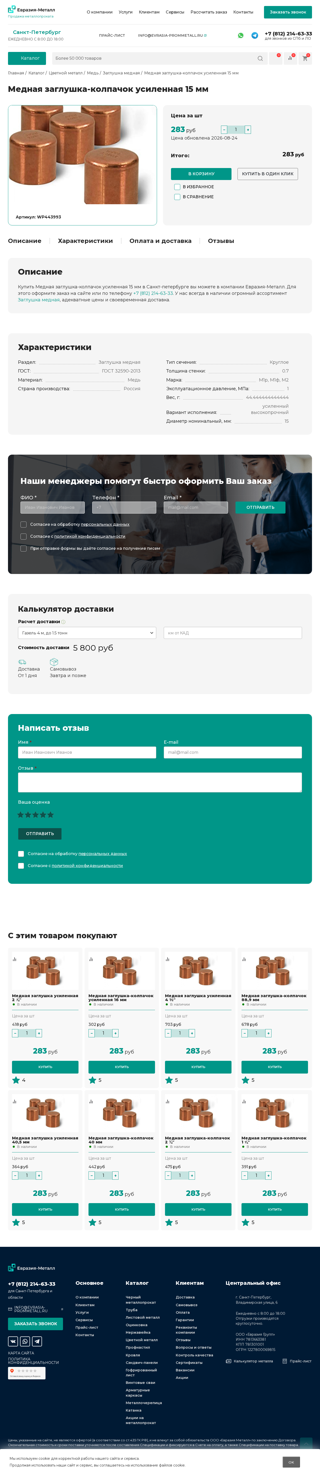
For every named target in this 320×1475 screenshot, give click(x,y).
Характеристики (85, 241)
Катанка (134, 1410)
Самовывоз (187, 1305)
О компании (100, 12)
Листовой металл (143, 1317)
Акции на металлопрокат (141, 1420)
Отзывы (221, 241)
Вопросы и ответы (194, 1347)
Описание (25, 241)
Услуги (126, 12)
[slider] (35, 814)
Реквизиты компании (186, 1330)
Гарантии (185, 1320)
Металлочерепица (144, 1403)
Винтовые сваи (140, 1382)
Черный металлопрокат (141, 1299)
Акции (182, 1377)
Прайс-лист (112, 35)
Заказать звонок (288, 12)
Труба (132, 1310)
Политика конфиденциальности (33, 1360)
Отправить (260, 507)
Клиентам (149, 12)
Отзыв (27, 768)
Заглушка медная (39, 300)
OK (291, 1462)
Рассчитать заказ (208, 12)
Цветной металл (142, 1340)
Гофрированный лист (141, 1372)
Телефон (105, 497)
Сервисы (175, 12)
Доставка (185, 1297)
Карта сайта (21, 1353)
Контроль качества (194, 1355)
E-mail (172, 742)
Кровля (133, 1355)
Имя (25, 742)
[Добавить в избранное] (14, 954)
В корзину (201, 174)
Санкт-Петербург (37, 32)
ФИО (28, 497)
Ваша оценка (34, 802)
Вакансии (185, 1370)
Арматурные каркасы (138, 1392)
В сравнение (198, 196)
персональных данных (105, 524)
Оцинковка (137, 1325)
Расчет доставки (39, 621)
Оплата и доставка (161, 241)
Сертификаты (189, 1362)
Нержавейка (138, 1332)
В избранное (198, 186)
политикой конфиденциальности (90, 536)
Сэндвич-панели (142, 1362)
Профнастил (138, 1347)
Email (173, 497)
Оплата (183, 1312)
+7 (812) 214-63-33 (288, 34)
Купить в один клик (268, 174)
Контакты (243, 12)
